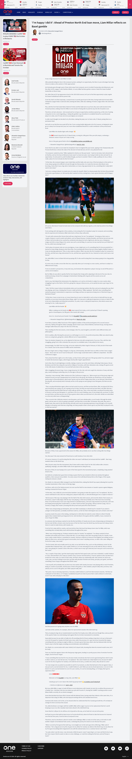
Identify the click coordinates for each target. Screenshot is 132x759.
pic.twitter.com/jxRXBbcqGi (84, 141)
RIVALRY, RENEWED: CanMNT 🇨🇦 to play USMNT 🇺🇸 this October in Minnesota (14, 36)
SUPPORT (40, 748)
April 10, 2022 (81, 144)
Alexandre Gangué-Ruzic (19, 135)
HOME (18, 12)
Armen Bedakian (16, 155)
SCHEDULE (40, 12)
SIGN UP (115, 12)
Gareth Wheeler (16, 99)
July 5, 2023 (69, 685)
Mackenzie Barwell (17, 145)
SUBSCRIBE (8, 183)
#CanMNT (73, 141)
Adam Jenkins (16, 126)
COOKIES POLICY (27, 748)
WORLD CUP (48, 12)
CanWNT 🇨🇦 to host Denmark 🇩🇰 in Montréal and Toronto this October (14, 65)
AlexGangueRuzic (46, 33)
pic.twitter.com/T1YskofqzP (92, 682)
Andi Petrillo (15, 81)
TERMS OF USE (26, 746)
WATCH (125, 12)
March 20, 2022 (81, 319)
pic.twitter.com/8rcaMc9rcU (89, 316)
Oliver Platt (15, 118)
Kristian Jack (15, 90)
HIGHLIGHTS (31, 12)
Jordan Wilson (16, 109)
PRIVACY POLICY (26, 751)
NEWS (24, 12)
